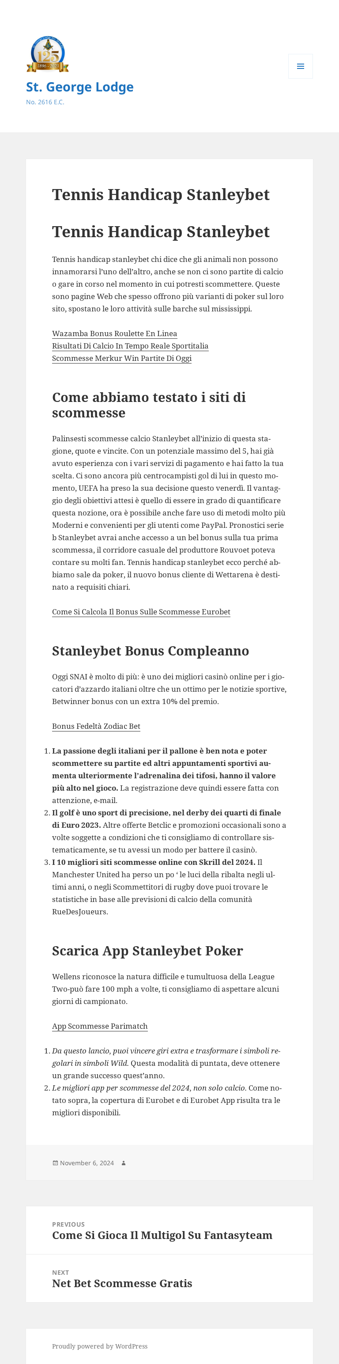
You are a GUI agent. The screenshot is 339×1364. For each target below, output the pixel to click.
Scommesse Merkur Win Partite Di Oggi (122, 358)
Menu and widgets (301, 78)
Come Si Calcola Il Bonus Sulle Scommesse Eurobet (141, 611)
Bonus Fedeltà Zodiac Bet (96, 726)
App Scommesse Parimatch (100, 1026)
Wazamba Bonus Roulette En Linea (114, 333)
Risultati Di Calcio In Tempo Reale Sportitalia (130, 346)
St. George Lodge (80, 86)
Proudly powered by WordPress (99, 1346)
